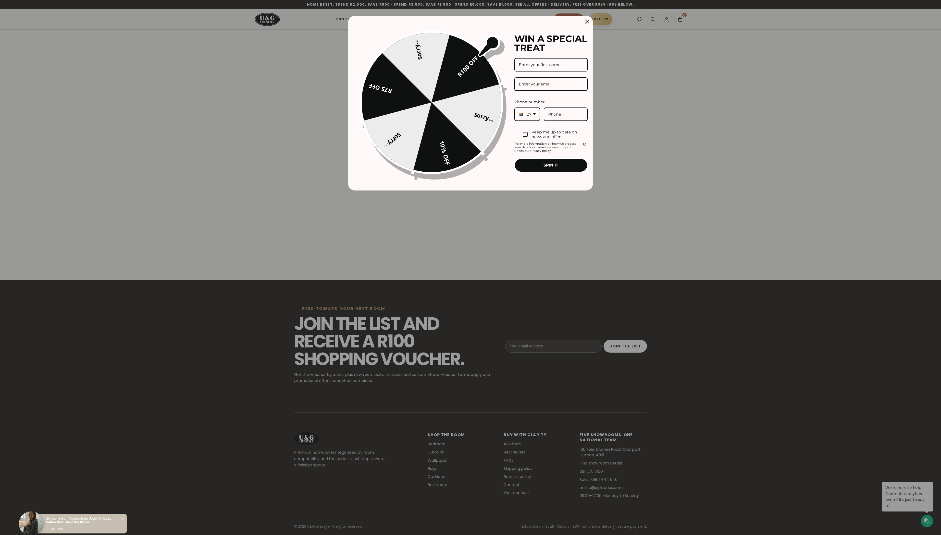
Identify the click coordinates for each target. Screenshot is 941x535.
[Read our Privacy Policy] (585, 144)
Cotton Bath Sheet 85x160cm (67, 516)
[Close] (587, 21)
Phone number (529, 102)
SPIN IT (551, 165)
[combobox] (527, 114)
